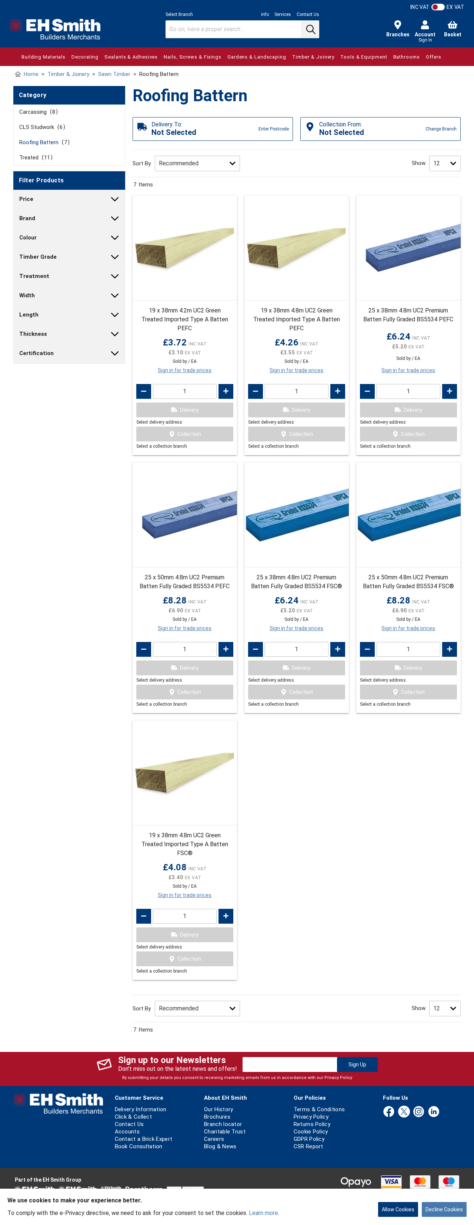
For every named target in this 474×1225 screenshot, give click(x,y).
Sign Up (357, 1064)
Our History (218, 1109)
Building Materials (43, 57)
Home (31, 74)
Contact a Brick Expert (144, 1139)
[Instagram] (419, 1112)
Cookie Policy (311, 1131)
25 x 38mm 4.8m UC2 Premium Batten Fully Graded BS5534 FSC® (296, 582)
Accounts (127, 1131)
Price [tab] (26, 199)
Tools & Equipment (363, 57)
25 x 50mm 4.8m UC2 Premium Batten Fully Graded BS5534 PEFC (185, 582)
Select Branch (179, 14)
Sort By (142, 163)
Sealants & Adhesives (131, 57)
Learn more (263, 1212)
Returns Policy (312, 1124)
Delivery (189, 410)
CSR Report (308, 1146)
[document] (237, 1207)
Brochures (217, 1116)
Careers (214, 1139)
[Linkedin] (434, 1112)
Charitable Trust (225, 1131)
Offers (433, 57)
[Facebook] (389, 1112)
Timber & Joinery (313, 57)
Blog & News (220, 1146)
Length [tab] (29, 314)
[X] (404, 1112)
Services (282, 14)
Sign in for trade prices (184, 370)
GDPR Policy (309, 1139)
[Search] (310, 29)
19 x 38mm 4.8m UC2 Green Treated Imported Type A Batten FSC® (184, 844)
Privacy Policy (338, 1077)
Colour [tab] (28, 237)
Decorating (85, 57)
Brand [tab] (27, 218)
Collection (189, 434)
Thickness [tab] (33, 334)
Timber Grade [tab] (38, 257)
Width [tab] (27, 295)
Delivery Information (141, 1109)
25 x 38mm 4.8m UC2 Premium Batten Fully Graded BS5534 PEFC (408, 315)
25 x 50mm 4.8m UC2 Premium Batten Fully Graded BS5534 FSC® (408, 582)
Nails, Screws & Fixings (192, 57)
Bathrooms (406, 57)
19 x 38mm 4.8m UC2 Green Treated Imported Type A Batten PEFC (296, 319)
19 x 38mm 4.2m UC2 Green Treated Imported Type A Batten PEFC (184, 319)
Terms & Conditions (319, 1109)
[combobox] (242, 29)
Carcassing (37, 112)
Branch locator (223, 1124)
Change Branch (441, 129)
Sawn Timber (114, 74)
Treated (34, 157)
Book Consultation (139, 1146)
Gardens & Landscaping (256, 57)
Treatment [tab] (34, 276)
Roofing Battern (43, 142)
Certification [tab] (36, 353)
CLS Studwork (41, 127)
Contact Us (308, 14)
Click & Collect (133, 1116)
